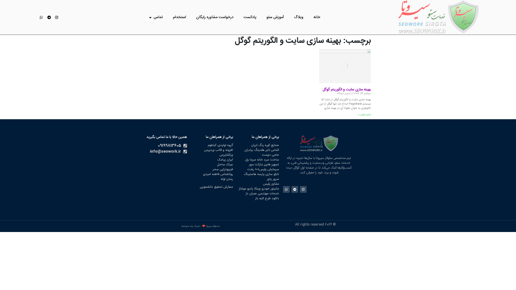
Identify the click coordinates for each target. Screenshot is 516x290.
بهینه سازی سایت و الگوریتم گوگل (346, 90)
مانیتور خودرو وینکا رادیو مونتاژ (259, 189)
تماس (158, 17)
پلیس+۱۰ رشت (256, 169)
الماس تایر (272, 150)
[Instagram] (56, 17)
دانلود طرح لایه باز (267, 198)
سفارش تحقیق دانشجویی (216, 187)
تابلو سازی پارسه (268, 174)
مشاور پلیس (271, 184)
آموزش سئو (275, 17)
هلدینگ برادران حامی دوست (261, 152)
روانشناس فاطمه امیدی (218, 174)
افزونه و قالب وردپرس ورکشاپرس (218, 152)
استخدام (179, 17)
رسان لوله (227, 179)
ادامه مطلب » (364, 115)
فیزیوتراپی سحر (223, 169)
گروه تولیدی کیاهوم (220, 145)
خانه (316, 17)
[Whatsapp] (41, 17)
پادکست (249, 17)
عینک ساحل (225, 164)
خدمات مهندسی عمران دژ (262, 193)
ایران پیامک (225, 160)
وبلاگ (298, 17)
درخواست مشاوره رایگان (214, 17)
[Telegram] (49, 17)
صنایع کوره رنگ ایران (265, 145)
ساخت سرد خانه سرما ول (262, 160)
